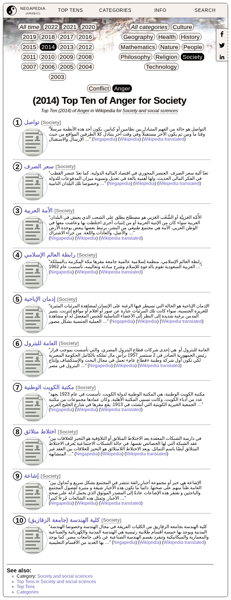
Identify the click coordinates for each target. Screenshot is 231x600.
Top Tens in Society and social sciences (56, 581)
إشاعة (31, 476)
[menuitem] (25, 10)
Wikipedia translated (163, 139)
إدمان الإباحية (39, 299)
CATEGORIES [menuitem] (115, 10)
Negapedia (104, 139)
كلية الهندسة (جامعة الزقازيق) (64, 520)
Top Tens (26, 586)
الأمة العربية (38, 210)
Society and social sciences (65, 576)
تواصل (31, 122)
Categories (28, 592)
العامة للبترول (40, 343)
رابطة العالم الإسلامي (49, 255)
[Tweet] (222, 46)
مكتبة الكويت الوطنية (49, 387)
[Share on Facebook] (222, 34)
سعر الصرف (39, 166)
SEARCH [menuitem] (205, 10)
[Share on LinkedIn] (222, 57)
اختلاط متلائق (40, 431)
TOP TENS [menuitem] (70, 10)
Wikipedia (129, 139)
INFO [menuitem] (160, 10)
